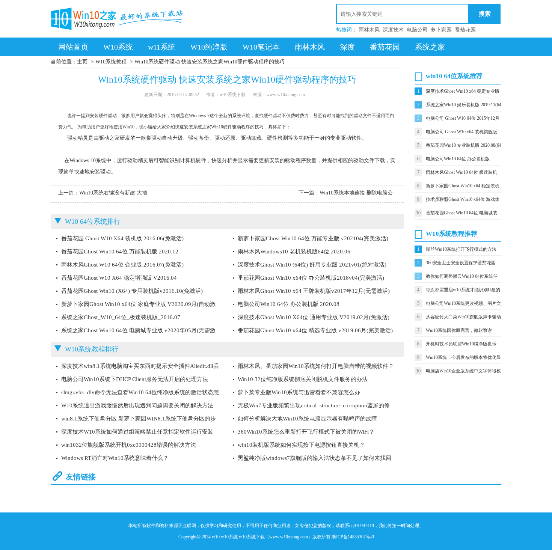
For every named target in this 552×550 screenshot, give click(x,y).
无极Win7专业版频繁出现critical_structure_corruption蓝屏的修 (314, 405)
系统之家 (430, 47)
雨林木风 (369, 30)
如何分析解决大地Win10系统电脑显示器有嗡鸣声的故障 (307, 419)
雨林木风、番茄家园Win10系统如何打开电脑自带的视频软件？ (316, 366)
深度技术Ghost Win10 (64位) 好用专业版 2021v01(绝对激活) (312, 265)
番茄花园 (465, 30)
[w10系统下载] (118, 19)
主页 (82, 62)
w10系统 (229, 536)
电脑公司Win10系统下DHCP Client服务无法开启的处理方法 (134, 379)
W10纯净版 (209, 47)
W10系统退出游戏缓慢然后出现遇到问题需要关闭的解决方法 (137, 405)
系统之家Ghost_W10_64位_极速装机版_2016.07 (120, 317)
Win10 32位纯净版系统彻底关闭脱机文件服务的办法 (303, 379)
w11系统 (161, 47)
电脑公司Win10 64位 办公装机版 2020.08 (288, 304)
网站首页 (73, 47)
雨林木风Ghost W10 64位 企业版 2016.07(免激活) (122, 265)
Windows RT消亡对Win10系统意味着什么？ (115, 458)
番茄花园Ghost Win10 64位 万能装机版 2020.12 (119, 252)
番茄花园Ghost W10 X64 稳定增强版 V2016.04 (119, 278)
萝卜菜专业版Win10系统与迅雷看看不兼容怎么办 (299, 392)
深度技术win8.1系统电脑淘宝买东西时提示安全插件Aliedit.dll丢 (140, 366)
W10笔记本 (261, 47)
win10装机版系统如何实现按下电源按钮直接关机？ (301, 445)
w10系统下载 (252, 536)
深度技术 (393, 30)
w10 (216, 536)
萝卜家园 (441, 30)
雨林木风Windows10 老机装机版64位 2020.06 (294, 252)
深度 (347, 47)
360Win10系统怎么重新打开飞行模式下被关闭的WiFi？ (306, 432)
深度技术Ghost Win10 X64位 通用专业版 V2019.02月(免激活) (313, 317)
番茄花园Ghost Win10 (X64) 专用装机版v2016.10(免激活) (132, 291)
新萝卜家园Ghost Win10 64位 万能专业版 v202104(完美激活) (313, 238)
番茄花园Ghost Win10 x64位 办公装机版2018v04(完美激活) (311, 278)
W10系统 (118, 47)
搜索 (485, 14)
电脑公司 (417, 30)
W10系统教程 (111, 62)
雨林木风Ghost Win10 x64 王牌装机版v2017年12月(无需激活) (314, 291)
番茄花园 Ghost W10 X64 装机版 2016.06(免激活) (122, 238)
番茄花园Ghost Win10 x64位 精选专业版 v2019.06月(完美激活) (315, 330)
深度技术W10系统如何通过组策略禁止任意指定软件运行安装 (137, 432)
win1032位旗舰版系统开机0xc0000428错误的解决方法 (128, 445)
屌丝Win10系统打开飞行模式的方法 (461, 249)
